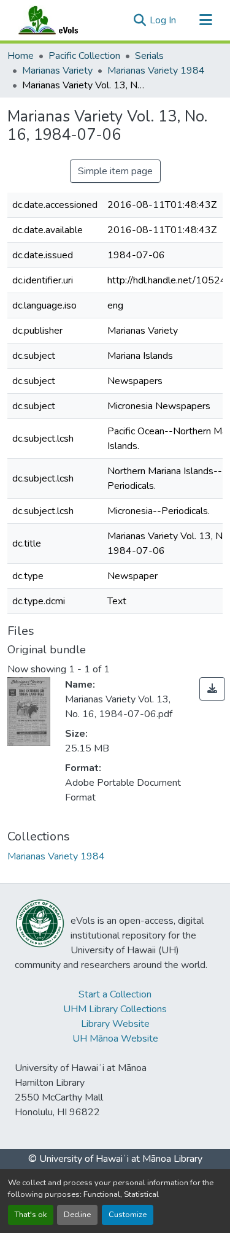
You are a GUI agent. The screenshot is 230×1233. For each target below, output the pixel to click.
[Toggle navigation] (205, 20)
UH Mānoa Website (115, 1038)
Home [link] (20, 56)
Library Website (115, 1024)
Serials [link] (149, 56)
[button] (60, 20)
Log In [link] (163, 20)
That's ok (31, 1214)
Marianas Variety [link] (57, 70)
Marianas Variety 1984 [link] (156, 70)
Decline (77, 1214)
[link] (212, 689)
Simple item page (115, 171)
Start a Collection (115, 994)
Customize (128, 1214)
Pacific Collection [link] (84, 56)
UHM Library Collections (115, 1009)
